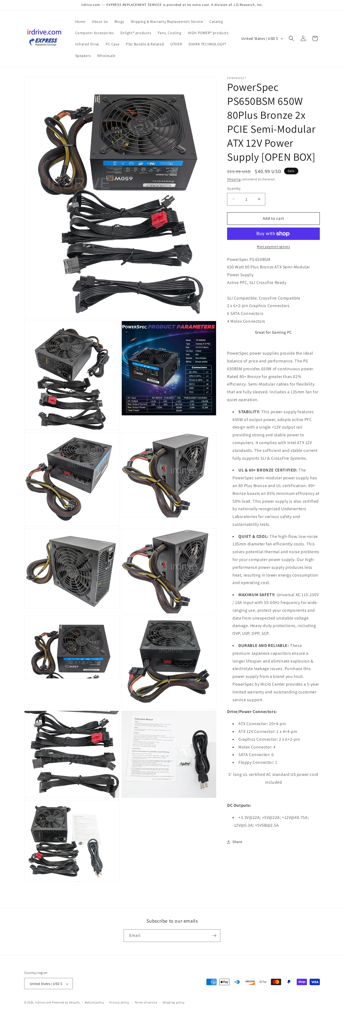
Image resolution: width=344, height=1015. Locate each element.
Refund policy (94, 1003)
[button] (291, 38)
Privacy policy (119, 1003)
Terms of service (146, 1003)
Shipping (234, 179)
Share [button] (237, 841)
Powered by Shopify (66, 1003)
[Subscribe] (214, 935)
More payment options (273, 246)
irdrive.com (43, 1003)
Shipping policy (174, 1003)
